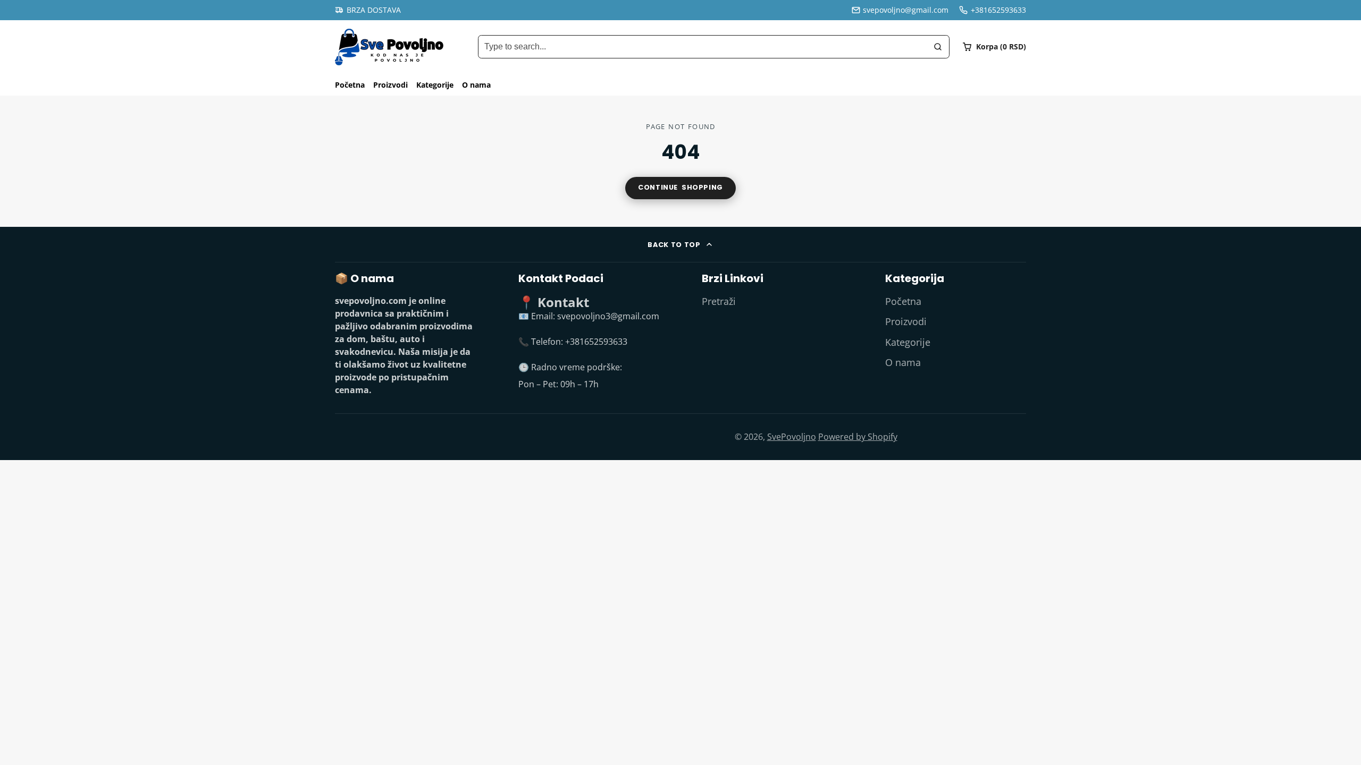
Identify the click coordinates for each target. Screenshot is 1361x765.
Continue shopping (680, 187)
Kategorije (434, 85)
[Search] (938, 47)
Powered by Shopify (857, 437)
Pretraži (719, 301)
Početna (350, 85)
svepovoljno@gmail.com (905, 10)
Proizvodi (390, 85)
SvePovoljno (791, 437)
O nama (476, 85)
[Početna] (389, 47)
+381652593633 (998, 10)
